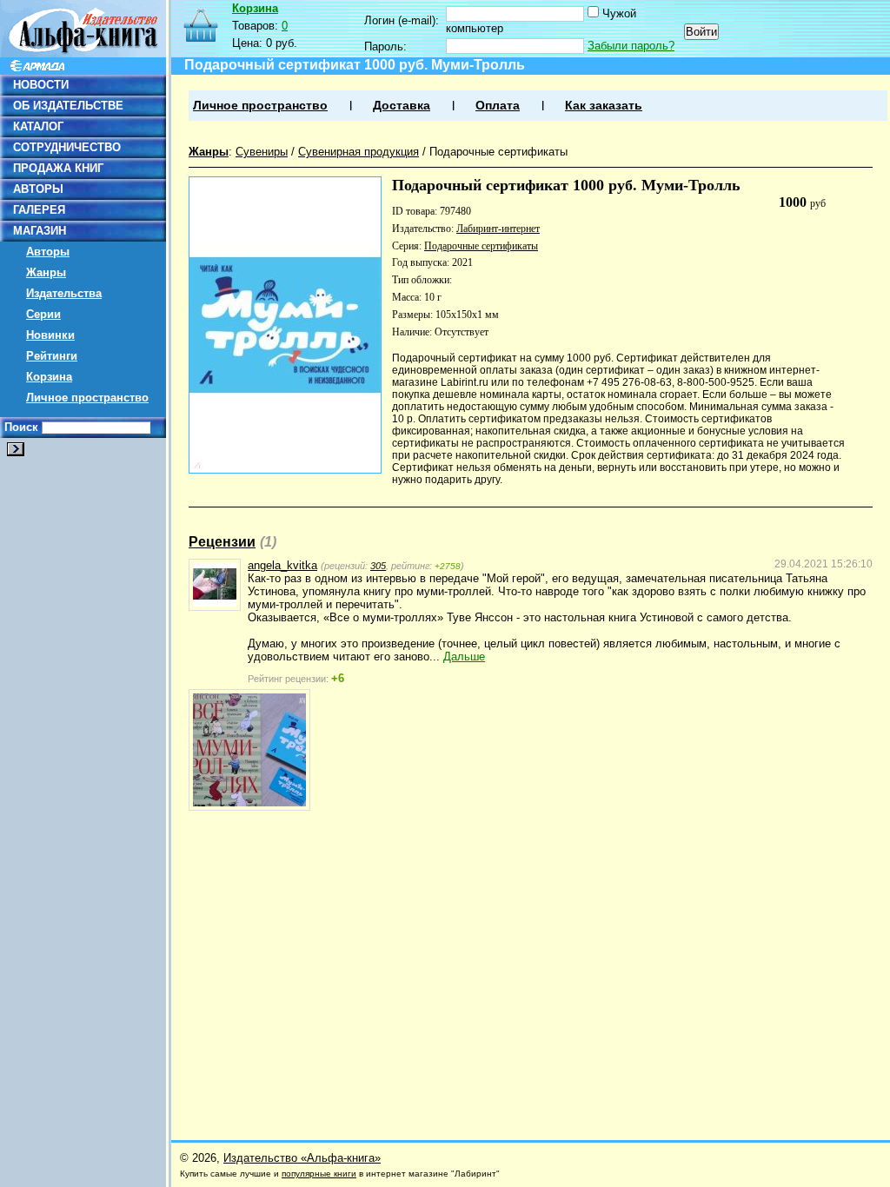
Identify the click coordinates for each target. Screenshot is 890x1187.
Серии (43, 314)
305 (378, 565)
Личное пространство (87, 397)
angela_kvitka (282, 565)
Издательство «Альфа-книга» (302, 1157)
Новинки (50, 335)
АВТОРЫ (38, 189)
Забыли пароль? (631, 45)
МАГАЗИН (39, 230)
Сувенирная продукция (358, 151)
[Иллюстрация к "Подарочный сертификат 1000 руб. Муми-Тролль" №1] (249, 749)
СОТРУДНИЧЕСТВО (67, 147)
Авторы (48, 251)
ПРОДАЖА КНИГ (58, 168)
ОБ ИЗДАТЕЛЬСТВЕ (68, 105)
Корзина (49, 376)
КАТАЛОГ (38, 126)
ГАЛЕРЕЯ (39, 209)
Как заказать (603, 105)
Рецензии (222, 541)
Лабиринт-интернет (498, 228)
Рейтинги (51, 355)
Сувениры (262, 151)
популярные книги (319, 1173)
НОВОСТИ (41, 84)
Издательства (64, 293)
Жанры (46, 272)
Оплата (497, 105)
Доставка (401, 105)
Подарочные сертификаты (498, 151)
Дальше (464, 656)
